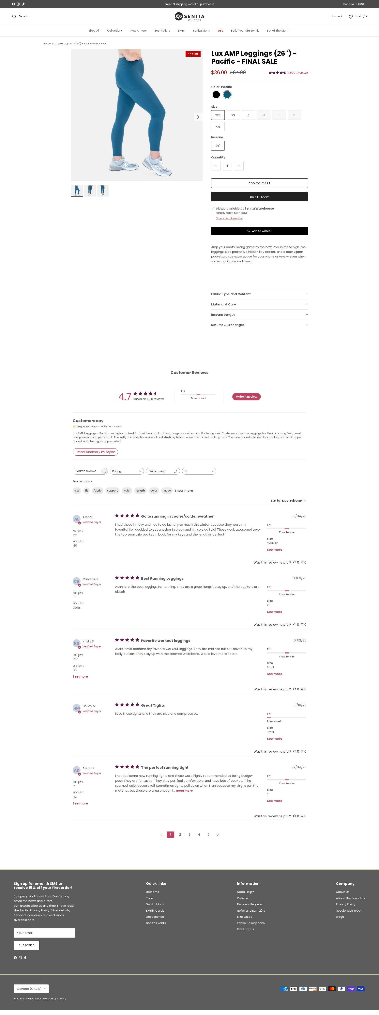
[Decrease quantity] (216, 165)
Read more (184, 791)
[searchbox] (86, 471)
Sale (220, 31)
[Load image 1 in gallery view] (137, 115)
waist (126, 491)
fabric (98, 491)
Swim (181, 31)
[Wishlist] (350, 16)
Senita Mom (201, 31)
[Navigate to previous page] (161, 834)
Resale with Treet (349, 910)
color (153, 491)
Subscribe (26, 945)
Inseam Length (223, 315)
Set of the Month (278, 31)
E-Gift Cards (155, 910)
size (77, 491)
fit (86, 491)
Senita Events (156, 923)
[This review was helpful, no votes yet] (294, 562)
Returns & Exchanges (228, 325)
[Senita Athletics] (189, 16)
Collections (115, 31)
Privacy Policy (345, 904)
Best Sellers (162, 31)
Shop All (94, 31)
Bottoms (152, 892)
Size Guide (244, 917)
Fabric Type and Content (231, 294)
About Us (342, 892)
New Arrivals (138, 31)
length (140, 491)
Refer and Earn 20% (251, 910)
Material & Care (223, 304)
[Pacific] (227, 95)
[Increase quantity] (239, 165)
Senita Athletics (32, 998)
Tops (149, 898)
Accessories (155, 917)
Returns (242, 898)
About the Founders (350, 898)
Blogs (340, 917)
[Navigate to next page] (218, 834)
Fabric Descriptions (251, 923)
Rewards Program (250, 904)
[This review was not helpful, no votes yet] (302, 562)
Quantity (218, 157)
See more (274, 549)
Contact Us (245, 929)
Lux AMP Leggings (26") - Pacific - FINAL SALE (80, 43)
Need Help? (245, 892)
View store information (229, 218)
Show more (184, 490)
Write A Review (246, 397)
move (167, 491)
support (112, 491)
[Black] (216, 95)
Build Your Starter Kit (245, 31)
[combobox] (127, 471)
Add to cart (260, 183)
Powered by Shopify (54, 998)
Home (47, 43)
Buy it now (259, 197)
